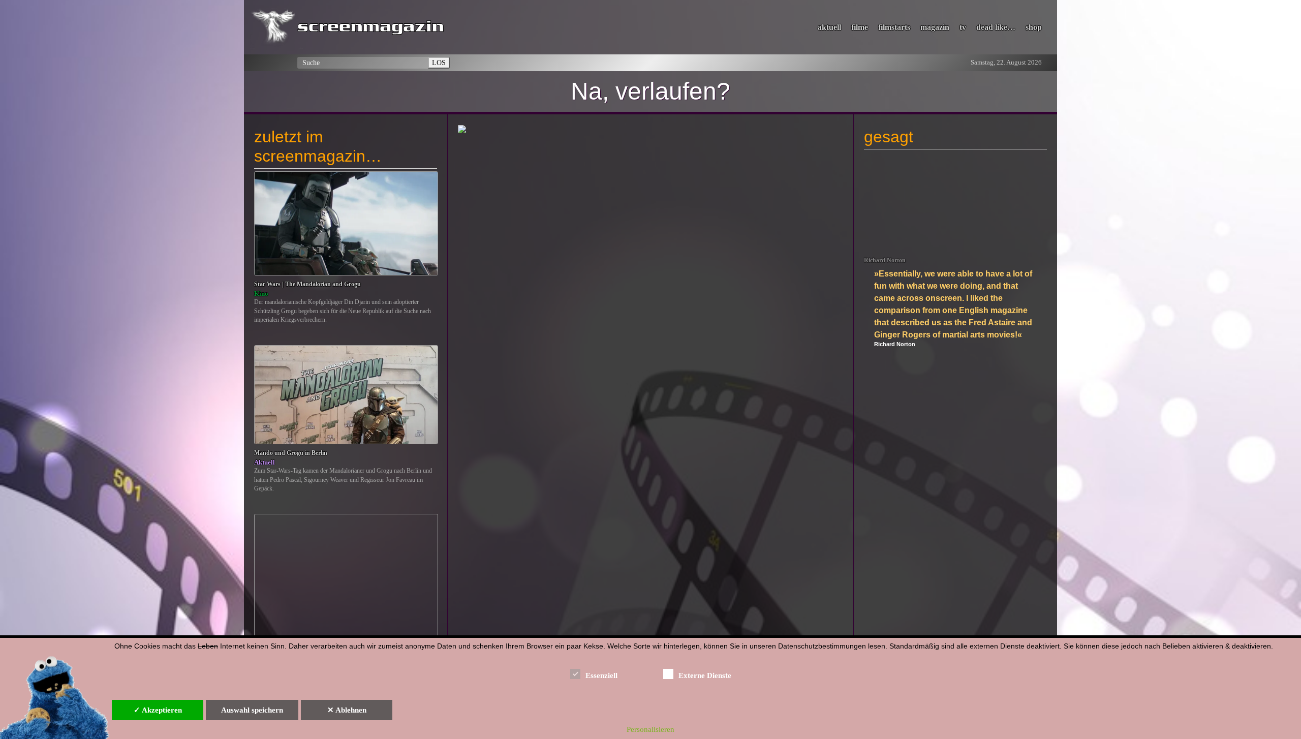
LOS (439, 62)
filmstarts (894, 27)
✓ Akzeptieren (158, 710)
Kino (261, 293)
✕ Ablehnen (346, 710)
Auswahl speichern (252, 710)
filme (859, 27)
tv (962, 27)
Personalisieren (650, 729)
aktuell (829, 27)
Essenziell (601, 675)
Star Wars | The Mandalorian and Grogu (307, 284)
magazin (934, 27)
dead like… (995, 27)
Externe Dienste (704, 675)
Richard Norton (885, 260)
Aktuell (264, 462)
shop (1034, 27)
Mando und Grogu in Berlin (290, 453)
